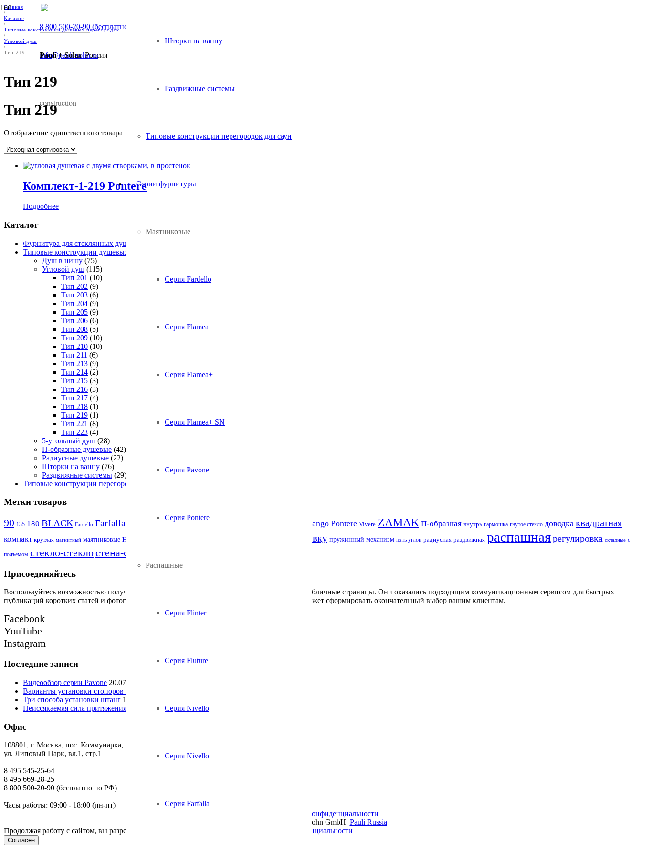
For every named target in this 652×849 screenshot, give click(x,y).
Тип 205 (74, 312)
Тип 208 (74, 329)
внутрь (472, 524)
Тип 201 (74, 278)
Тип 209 (74, 338)
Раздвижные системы (77, 475)
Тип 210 (74, 346)
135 (20, 524)
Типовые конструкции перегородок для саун (96, 484)
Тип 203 (74, 295)
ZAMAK (398, 522)
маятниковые (101, 539)
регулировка (578, 538)
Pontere (344, 523)
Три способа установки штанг (72, 700)
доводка (559, 523)
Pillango (314, 523)
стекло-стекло (62, 553)
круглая (44, 539)
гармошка (496, 524)
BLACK (57, 523)
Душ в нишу (62, 260)
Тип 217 (74, 398)
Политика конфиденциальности (326, 813)
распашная (519, 536)
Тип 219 (74, 415)
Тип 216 (74, 389)
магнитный (68, 539)
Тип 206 (74, 321)
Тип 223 (74, 432)
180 (33, 523)
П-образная (441, 523)
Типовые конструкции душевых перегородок (97, 252)
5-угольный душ (68, 441)
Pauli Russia (368, 822)
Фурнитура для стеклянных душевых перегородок (105, 243)
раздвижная (469, 539)
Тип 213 (74, 363)
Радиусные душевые (75, 458)
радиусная (437, 539)
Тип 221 (74, 423)
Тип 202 (74, 286)
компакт (18, 538)
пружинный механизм (361, 539)
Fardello (84, 524)
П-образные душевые (77, 449)
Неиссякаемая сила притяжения (74, 708)
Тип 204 (74, 303)
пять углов (408, 539)
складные (615, 539)
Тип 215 (74, 381)
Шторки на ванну (71, 466)
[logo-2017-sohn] (65, 30)
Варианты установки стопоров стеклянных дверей (106, 691)
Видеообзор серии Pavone (65, 682)
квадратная (599, 523)
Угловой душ (63, 269)
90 (9, 523)
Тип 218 (74, 406)
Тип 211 (74, 355)
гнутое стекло (526, 524)
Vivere (367, 524)
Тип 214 (74, 372)
